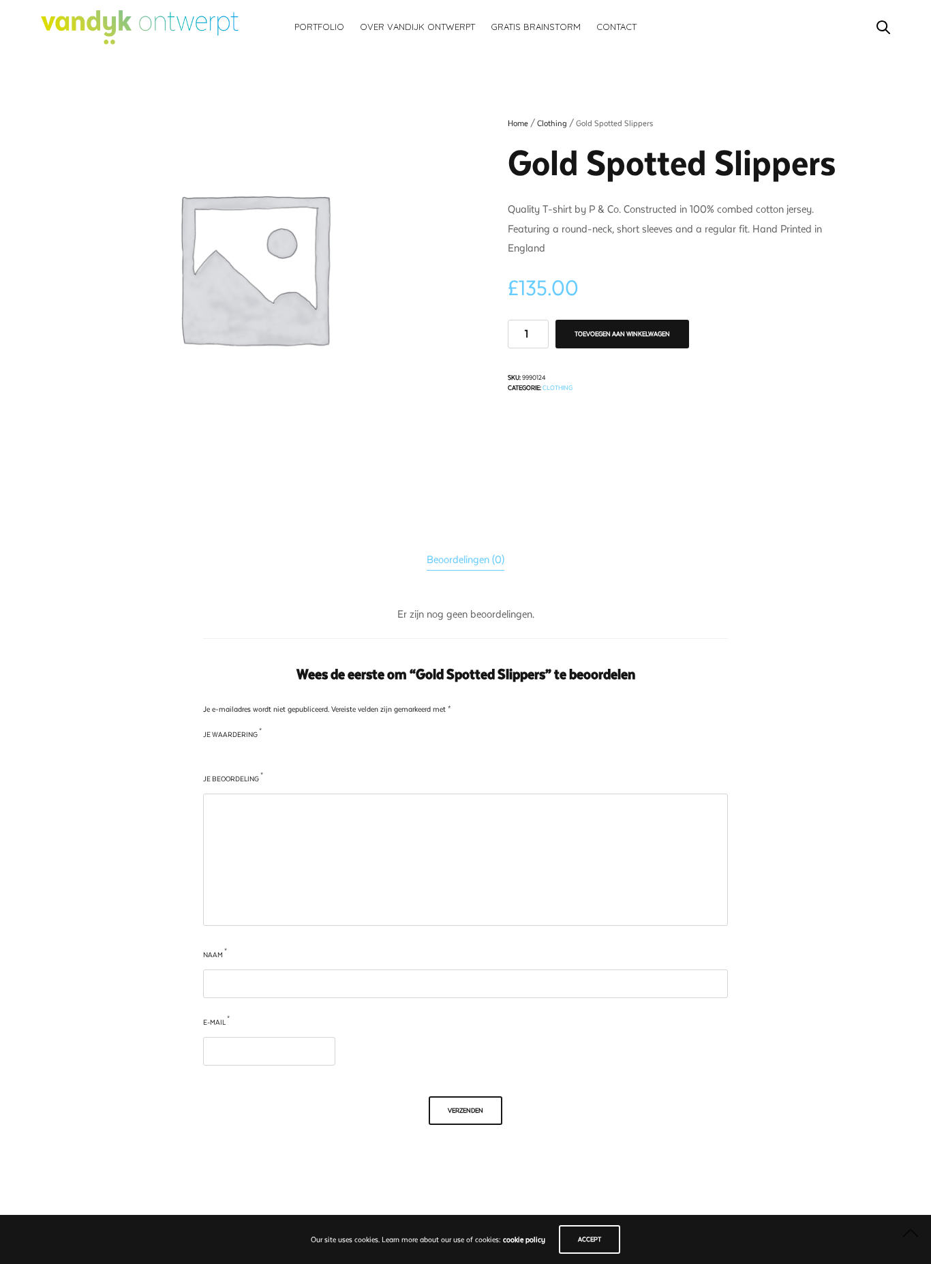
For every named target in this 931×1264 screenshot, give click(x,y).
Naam (215, 953)
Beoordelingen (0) (465, 560)
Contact (616, 26)
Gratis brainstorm (536, 26)
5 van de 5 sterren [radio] (264, 755)
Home (518, 123)
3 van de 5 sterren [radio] (236, 755)
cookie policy (524, 1239)
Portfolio (319, 26)
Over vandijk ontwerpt (417, 26)
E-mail (216, 1021)
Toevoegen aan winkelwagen (622, 333)
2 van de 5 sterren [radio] (222, 755)
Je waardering (232, 733)
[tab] (465, 560)
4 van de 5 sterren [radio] (250, 755)
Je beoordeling (233, 777)
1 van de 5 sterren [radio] (208, 755)
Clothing (552, 123)
